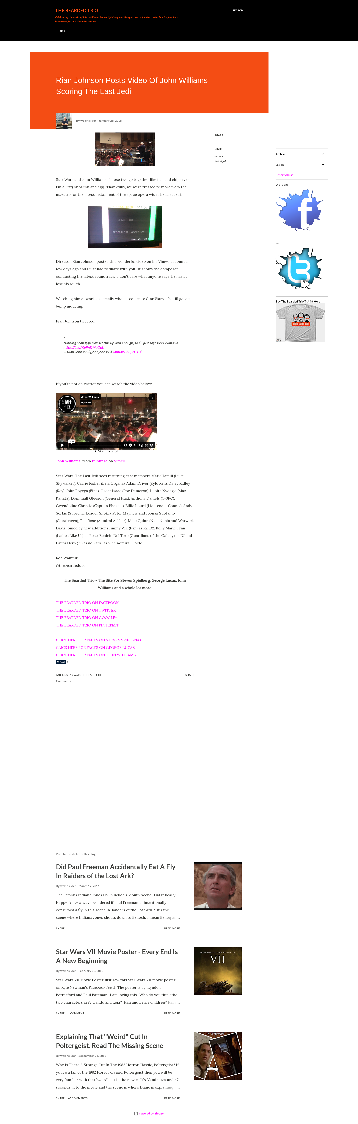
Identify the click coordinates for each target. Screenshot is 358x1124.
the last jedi (220, 161)
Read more (172, 928)
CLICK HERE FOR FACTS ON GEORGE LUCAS (95, 647)
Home (61, 30)
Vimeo (119, 461)
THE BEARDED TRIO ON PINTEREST (87, 625)
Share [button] (218, 135)
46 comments (77, 1098)
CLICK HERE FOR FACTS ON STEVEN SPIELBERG (98, 640)
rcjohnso (100, 461)
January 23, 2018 (127, 352)
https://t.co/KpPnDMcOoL (83, 347)
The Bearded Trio (76, 10)
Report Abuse (284, 175)
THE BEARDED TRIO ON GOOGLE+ (86, 617)
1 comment (76, 1013)
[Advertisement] (119, 806)
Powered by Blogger (151, 1113)
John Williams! (68, 461)
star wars (219, 156)
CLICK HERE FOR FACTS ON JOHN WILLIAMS (96, 655)
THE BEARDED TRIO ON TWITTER (86, 610)
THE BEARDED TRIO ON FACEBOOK (87, 602)
